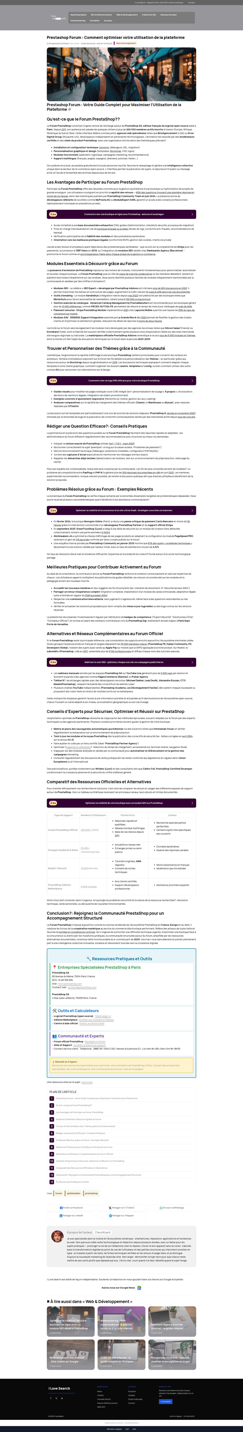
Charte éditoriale (135, 1399)
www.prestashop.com (70, 983)
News (99, 1391)
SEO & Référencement (101, 15)
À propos (191, 2)
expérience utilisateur (78, 747)
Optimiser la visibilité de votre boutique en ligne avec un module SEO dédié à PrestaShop (69, 1324)
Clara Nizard (102, 1232)
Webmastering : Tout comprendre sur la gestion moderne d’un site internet (116, 1324)
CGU (134, 1429)
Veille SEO (101, 1407)
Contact (131, 1403)
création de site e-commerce (114, 1423)
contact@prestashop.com (82, 987)
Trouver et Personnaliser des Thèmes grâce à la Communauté (85, 1126)
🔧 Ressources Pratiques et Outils (72, 1181)
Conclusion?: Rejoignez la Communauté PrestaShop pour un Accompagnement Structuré (98, 1175)
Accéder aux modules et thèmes (96, 1019)
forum (58, 1193)
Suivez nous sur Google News (118, 1287)
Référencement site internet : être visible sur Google (67, 1359)
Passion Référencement (107, 1403)
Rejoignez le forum (95, 1041)
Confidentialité (189, 1416)
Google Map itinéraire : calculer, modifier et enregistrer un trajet (170, 1359)
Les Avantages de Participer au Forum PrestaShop (79, 1112)
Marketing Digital (78, 15)
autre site (87, 1082)
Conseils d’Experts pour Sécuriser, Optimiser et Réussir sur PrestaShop (90, 1161)
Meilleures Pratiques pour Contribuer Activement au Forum (84, 1147)
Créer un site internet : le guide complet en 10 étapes (116, 1359)
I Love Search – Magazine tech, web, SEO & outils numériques (159, 2)
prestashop (91, 1193)
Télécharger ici (103, 1016)
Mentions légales (176, 1416)
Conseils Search (104, 1399)
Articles (100, 1395)
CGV (127, 1429)
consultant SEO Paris (131, 1423)
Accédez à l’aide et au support (90, 1045)
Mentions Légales (114, 1429)
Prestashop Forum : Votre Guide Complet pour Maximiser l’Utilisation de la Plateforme (97, 1098)
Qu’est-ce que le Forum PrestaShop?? (74, 1105)
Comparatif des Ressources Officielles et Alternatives (82, 1168)
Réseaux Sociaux (169, 15)
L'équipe (131, 1395)
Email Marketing (78, 20)
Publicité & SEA (149, 15)
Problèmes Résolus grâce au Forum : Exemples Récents (82, 1140)
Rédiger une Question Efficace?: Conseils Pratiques (80, 1133)
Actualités (94, 20)
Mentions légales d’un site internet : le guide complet (167, 1326)
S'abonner (166, 1402)
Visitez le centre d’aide (91, 1023)
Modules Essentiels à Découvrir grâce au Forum (78, 1119)
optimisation (73, 1193)
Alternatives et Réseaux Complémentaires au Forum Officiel (84, 1154)
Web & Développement (127, 15)
